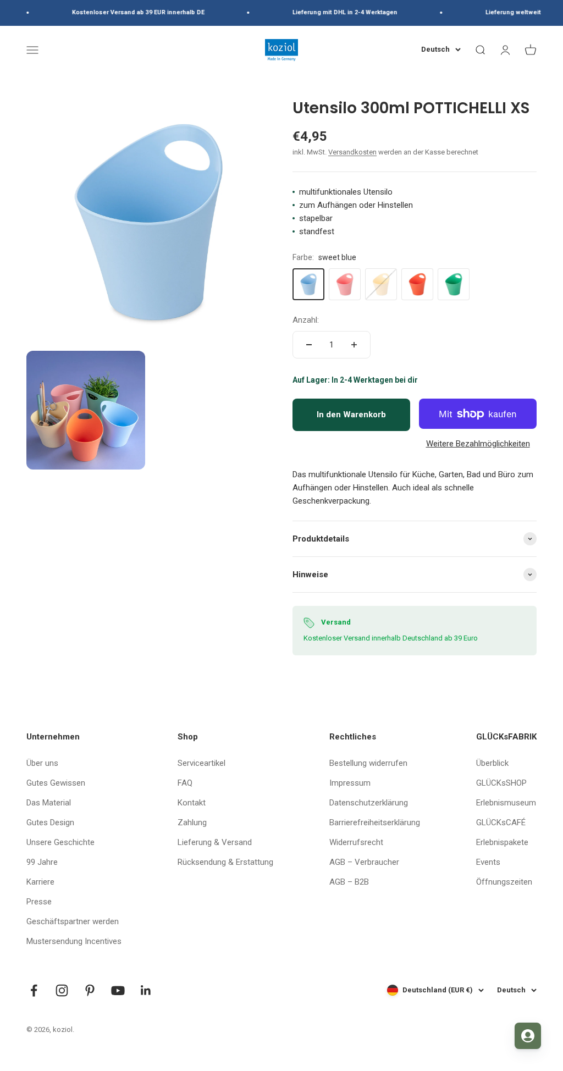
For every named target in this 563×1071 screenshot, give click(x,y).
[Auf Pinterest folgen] (89, 990)
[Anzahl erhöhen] (354, 345)
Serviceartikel (201, 763)
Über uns (42, 763)
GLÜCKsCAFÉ (501, 822)
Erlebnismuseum (506, 803)
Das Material (48, 803)
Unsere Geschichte (60, 842)
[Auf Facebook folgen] (33, 990)
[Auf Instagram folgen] (61, 990)
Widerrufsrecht (356, 842)
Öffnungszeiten (504, 882)
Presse (39, 902)
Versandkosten (352, 152)
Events (488, 862)
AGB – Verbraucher (364, 862)
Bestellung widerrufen (368, 763)
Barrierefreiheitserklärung (374, 822)
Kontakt (192, 803)
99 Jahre (42, 862)
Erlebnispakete (502, 842)
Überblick (492, 763)
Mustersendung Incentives (74, 941)
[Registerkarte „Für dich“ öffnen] (528, 1036)
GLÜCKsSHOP (501, 783)
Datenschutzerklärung (368, 803)
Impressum (350, 783)
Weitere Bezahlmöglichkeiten (478, 444)
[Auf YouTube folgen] (118, 990)
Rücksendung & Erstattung (225, 862)
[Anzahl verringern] (309, 345)
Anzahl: (305, 320)
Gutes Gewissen (55, 783)
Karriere (40, 882)
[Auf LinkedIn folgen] (146, 990)
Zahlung (192, 822)
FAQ (185, 783)
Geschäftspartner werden (72, 921)
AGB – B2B (349, 882)
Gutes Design (50, 822)
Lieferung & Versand (215, 842)
